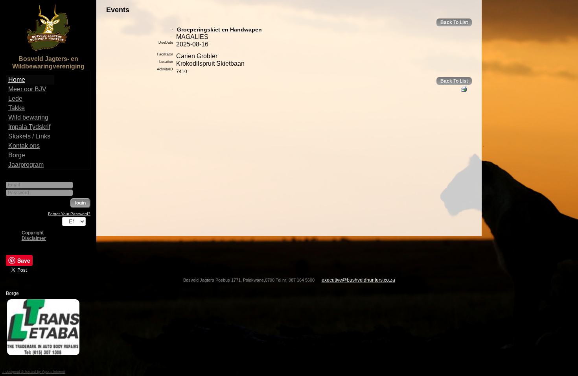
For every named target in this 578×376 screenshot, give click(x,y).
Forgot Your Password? (69, 214)
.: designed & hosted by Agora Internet (33, 372)
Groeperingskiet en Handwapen (219, 29)
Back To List (454, 22)
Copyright (33, 233)
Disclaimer (34, 238)
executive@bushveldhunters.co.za (358, 280)
